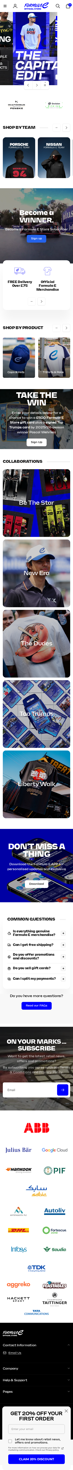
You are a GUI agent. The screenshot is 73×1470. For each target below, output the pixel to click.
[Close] (66, 1410)
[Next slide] (36, 85)
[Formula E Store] (13, 1335)
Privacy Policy (51, 1072)
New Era (36, 573)
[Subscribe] (62, 1090)
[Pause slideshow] (45, 85)
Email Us (14, 1353)
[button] (5, 6)
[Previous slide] (28, 85)
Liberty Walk (36, 784)
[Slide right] (66, 128)
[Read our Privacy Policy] (62, 1448)
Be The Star (36, 503)
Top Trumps (36, 714)
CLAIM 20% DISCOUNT (36, 1459)
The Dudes (36, 643)
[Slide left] (56, 128)
